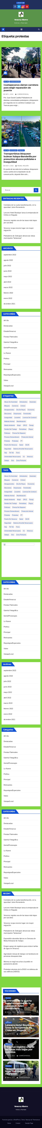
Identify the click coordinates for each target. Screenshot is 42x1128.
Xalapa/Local (8, 386)
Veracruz (30, 456)
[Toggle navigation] (21, 29)
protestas (15, 441)
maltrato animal (9, 421)
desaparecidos (9, 409)
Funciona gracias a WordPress (11, 1119)
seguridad (7, 449)
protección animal (27, 437)
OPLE (25, 425)
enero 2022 (8, 298)
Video (6, 380)
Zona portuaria (21, 460)
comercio (15, 406)
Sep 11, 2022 (11, 1012)
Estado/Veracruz (15, 81)
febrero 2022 (8, 293)
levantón (17, 417)
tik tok (11, 452)
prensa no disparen (18, 433)
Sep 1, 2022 (9, 94)
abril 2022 (7, 282)
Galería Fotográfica (11, 342)
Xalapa (6, 460)
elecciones (7, 413)
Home (9, 1123)
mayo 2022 (8, 276)
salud (21, 445)
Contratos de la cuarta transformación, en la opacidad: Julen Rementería (18, 1004)
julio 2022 (7, 266)
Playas (31, 429)
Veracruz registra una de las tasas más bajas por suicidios (19, 1049)
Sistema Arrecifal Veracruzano (23, 449)
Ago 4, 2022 (9, 166)
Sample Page (29, 1123)
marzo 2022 (8, 287)
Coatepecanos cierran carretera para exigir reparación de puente (21, 88)
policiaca (7, 433)
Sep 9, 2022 (11, 1034)
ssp (5, 452)
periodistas (22, 429)
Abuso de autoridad (10, 402)
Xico (12, 460)
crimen (23, 406)
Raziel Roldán (23, 166)
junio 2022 (8, 271)
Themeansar (36, 1119)
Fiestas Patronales (11, 337)
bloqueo (7, 406)
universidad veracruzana (12, 456)
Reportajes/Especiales (12, 375)
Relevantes (8, 369)
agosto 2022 (8, 260)
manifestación (21, 421)
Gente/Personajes (10, 348)
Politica (6, 358)
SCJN (27, 445)
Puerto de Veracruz (10, 445)
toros (18, 452)
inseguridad (8, 417)
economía (31, 409)
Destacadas (13, 150)
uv (24, 456)
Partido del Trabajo (10, 429)
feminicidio (27, 413)
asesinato (33, 402)
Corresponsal (23, 94)
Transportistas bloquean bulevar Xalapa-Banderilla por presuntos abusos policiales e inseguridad (20, 157)
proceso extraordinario (11, 437)
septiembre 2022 (10, 255)
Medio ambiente (9, 425)
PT (21, 441)
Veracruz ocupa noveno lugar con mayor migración (19, 1071)
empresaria (17, 413)
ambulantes (23, 402)
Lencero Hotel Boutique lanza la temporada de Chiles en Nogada (19, 1028)
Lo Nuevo (7, 353)
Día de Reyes (20, 409)
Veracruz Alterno (21, 20)
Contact (18, 1123)
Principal (21, 150)
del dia (6, 81)
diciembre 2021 (9, 304)
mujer (19, 425)
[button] (39, 29)
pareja (31, 425)
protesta (7, 441)
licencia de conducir (29, 417)
